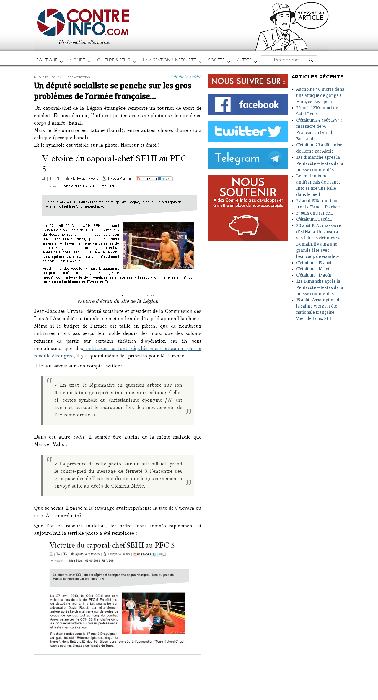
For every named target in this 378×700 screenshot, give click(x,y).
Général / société (185, 76)
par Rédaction (78, 77)
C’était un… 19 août (314, 262)
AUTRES (244, 60)
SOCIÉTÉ (216, 60)
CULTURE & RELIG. (114, 60)
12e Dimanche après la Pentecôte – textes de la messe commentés (319, 287)
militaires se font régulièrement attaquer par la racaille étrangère (117, 353)
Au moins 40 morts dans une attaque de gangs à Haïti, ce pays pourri (320, 95)
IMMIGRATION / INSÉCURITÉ (169, 60)
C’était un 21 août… (314, 219)
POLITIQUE (47, 60)
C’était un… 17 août (313, 275)
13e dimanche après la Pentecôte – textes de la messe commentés (319, 163)
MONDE (77, 60)
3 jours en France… (314, 213)
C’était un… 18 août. (314, 269)
